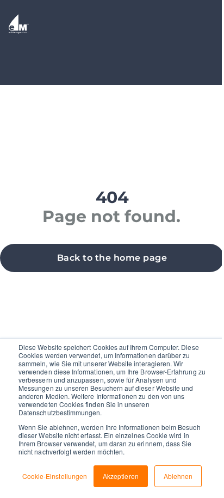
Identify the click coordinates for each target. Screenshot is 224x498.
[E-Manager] (19, 26)
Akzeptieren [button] (121, 476)
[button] (112, 258)
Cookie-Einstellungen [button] (54, 476)
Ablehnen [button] (178, 476)
